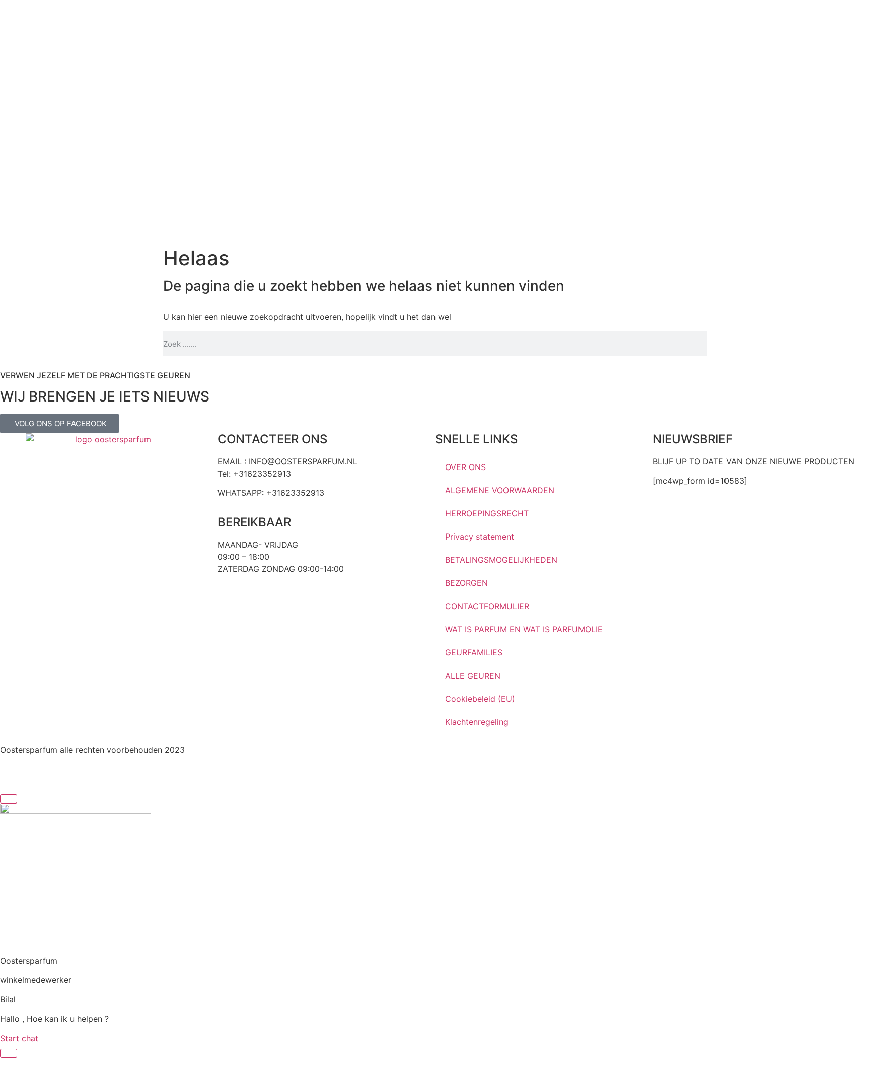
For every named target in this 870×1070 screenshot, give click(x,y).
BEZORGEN (466, 583)
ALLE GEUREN (472, 676)
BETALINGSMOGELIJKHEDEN (501, 560)
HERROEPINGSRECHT (487, 513)
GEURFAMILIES (473, 652)
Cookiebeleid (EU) (480, 699)
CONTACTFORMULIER (487, 606)
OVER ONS (465, 467)
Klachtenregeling (477, 722)
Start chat (19, 1038)
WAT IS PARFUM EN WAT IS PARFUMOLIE (524, 629)
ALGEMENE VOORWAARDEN (499, 490)
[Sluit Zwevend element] (8, 799)
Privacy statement (479, 536)
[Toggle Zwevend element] (8, 1053)
